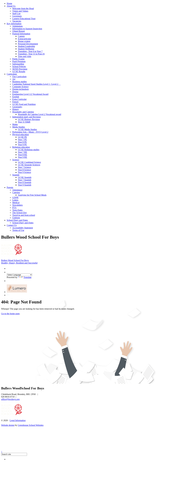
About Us (11, 6)
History (15, 109)
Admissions (17, 26)
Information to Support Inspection (27, 28)
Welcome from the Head (23, 8)
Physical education (20, 134)
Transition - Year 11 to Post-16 (31, 54)
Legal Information (18, 420)
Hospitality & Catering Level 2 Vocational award (39, 114)
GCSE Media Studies (27, 129)
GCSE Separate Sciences (29, 165)
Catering (16, 192)
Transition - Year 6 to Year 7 (30, 51)
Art (13, 79)
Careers (21, 36)
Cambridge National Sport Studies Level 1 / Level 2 (36, 84)
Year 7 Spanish (24, 180)
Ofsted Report (18, 31)
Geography (17, 107)
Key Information (14, 23)
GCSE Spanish (24, 177)
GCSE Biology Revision (29, 119)
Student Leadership (26, 46)
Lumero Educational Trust (23, 18)
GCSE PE (22, 137)
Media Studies (18, 127)
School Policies (19, 66)
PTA (14, 207)
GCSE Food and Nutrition (24, 104)
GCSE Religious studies (28, 149)
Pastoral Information (21, 33)
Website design (7, 425)
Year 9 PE (22, 144)
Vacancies (16, 21)
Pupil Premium (18, 61)
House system (24, 41)
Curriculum (12, 74)
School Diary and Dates (17, 220)
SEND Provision (19, 69)
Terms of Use (18, 230)
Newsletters (17, 205)
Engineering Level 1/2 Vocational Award (30, 94)
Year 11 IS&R (24, 122)
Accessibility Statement (22, 228)
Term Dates (17, 210)
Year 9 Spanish (24, 185)
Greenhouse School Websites (30, 425)
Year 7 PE (22, 139)
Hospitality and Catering (23, 112)
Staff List (16, 13)
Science (15, 159)
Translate (27, 277)
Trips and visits (24, 56)
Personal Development (28, 44)
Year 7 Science (24, 167)
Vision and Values (20, 11)
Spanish (15, 175)
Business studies (19, 81)
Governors (17, 16)
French (15, 102)
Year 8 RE (22, 154)
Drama (15, 91)
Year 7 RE (22, 152)
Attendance (17, 190)
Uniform (16, 217)
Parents (10, 187)
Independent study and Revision (26, 117)
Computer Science (20, 86)
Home (9, 3)
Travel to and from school (23, 215)
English (15, 96)
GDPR (15, 197)
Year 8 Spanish (24, 182)
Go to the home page (10, 313)
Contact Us (12, 225)
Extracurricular (24, 39)
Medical (15, 202)
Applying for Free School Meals (32, 195)
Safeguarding (18, 64)
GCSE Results (18, 71)
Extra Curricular (19, 99)
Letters (15, 200)
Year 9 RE (22, 157)
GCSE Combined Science (29, 162)
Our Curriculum (19, 76)
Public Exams (18, 59)
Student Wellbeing (26, 49)
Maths (15, 124)
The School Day (19, 212)
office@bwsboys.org (10, 399)
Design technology (20, 89)
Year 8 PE (22, 142)
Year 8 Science (24, 170)
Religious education (21, 147)
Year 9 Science (24, 172)
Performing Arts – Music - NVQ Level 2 (30, 132)
